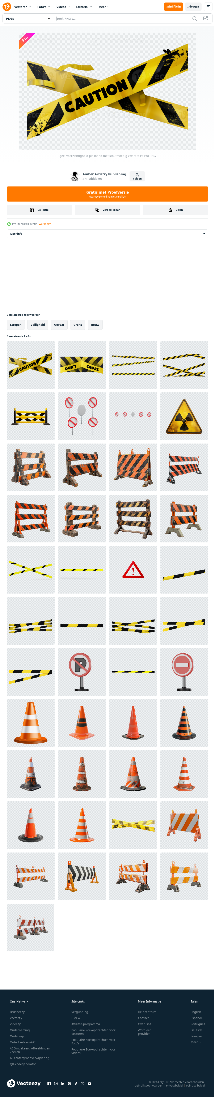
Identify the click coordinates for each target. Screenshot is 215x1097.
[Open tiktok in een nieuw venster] (76, 1083)
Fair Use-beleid (192, 1085)
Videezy (14, 1024)
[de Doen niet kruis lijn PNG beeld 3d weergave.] (184, 570)
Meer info (16, 233)
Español (193, 1018)
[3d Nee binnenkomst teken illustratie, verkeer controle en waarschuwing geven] (184, 672)
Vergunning (78, 1012)
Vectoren (20, 7)
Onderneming (19, 1030)
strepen (15, 325)
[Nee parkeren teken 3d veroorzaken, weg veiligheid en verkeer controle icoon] (82, 672)
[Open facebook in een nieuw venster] (49, 1083)
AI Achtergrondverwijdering (29, 1058)
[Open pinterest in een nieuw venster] (69, 1083)
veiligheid (38, 325)
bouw (95, 325)
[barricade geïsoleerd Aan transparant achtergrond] (31, 416)
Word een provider (142, 1032)
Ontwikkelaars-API (22, 1042)
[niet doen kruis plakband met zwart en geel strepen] (82, 365)
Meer (102, 7)
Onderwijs (16, 1036)
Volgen (135, 178)
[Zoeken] (191, 18)
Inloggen (190, 6)
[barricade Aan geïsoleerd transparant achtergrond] (31, 467)
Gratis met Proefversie (106, 194)
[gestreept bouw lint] (133, 825)
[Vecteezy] (7, 7)
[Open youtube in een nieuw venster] (89, 1083)
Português (195, 1024)
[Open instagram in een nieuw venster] (56, 1083)
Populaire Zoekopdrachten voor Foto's (92, 1041)
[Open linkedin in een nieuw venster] (62, 1083)
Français (194, 1036)
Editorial (82, 7)
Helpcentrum (144, 1012)
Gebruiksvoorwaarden (145, 1085)
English (193, 1012)
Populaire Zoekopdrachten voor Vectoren (92, 1032)
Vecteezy (15, 1018)
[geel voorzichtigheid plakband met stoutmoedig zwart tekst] (31, 365)
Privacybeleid (171, 1085)
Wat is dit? (45, 224)
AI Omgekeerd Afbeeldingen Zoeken (24, 1050)
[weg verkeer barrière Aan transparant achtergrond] (184, 825)
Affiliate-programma (84, 1024)
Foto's (41, 7)
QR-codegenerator (22, 1064)
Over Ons (141, 1024)
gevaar (59, 325)
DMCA (74, 1018)
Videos (61, 7)
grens (77, 325)
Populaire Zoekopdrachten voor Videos (92, 1051)
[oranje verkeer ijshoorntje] (31, 723)
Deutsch (193, 1030)
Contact (140, 1018)
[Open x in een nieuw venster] (82, 1083)
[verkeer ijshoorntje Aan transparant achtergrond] (82, 723)
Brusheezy (16, 1012)
